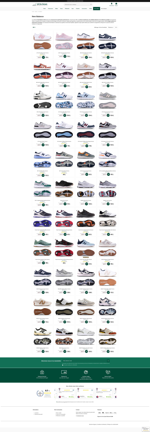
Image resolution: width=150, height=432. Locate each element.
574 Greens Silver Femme (42, 141)
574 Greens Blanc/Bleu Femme (64, 111)
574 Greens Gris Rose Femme (107, 111)
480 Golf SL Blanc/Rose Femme (64, 82)
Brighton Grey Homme (107, 200)
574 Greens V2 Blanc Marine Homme (64, 141)
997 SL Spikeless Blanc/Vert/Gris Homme (42, 200)
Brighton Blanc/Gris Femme (86, 200)
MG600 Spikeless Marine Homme (107, 318)
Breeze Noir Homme (64, 200)
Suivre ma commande (60, 414)
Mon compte (58, 412)
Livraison (37, 412)
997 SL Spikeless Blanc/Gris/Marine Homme (107, 170)
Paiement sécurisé (38, 414)
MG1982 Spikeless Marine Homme (85, 288)
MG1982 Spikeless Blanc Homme (64, 288)
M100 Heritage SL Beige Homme (107, 259)
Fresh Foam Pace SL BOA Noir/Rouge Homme (64, 259)
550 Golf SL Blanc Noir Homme (42, 111)
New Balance (42, 83)
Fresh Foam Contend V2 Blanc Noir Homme (107, 229)
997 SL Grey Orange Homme (85, 170)
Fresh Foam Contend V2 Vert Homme (42, 259)
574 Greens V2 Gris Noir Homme (107, 141)
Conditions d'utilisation (102, 424)
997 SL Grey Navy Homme (64, 170)
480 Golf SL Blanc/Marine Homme (107, 52)
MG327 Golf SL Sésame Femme (42, 318)
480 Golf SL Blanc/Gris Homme (86, 52)
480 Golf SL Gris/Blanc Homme (107, 82)
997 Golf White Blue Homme (42, 170)
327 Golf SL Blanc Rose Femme (42, 52)
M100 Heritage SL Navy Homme (42, 288)
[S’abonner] (108, 360)
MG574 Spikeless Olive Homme (64, 318)
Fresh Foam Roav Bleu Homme (86, 259)
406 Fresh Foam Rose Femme (64, 52)
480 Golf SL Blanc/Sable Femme (86, 82)
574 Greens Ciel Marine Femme (86, 111)
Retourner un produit (60, 415)
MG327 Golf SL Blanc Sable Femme (107, 288)
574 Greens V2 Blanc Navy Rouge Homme (86, 141)
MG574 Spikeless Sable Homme (86, 318)
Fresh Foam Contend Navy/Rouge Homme (64, 229)
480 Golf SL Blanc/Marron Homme (42, 82)
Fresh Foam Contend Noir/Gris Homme (86, 229)
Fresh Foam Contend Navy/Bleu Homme (42, 229)
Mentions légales (92, 424)
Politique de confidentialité (112, 424)
